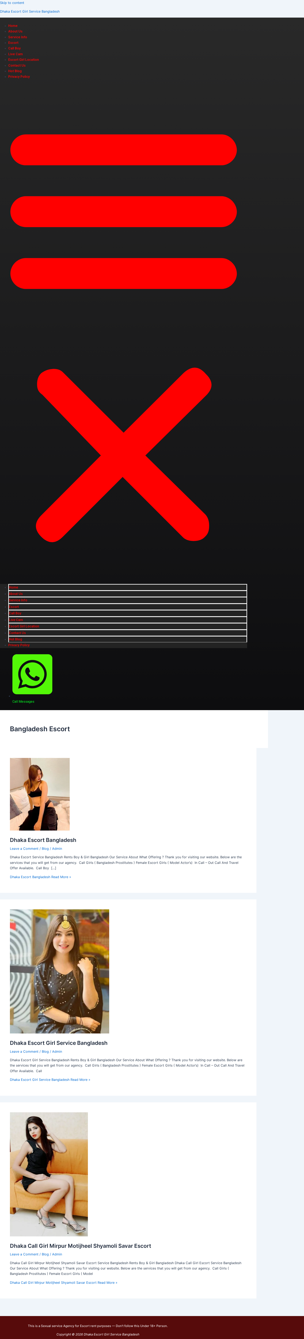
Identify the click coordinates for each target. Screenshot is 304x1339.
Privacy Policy (19, 77)
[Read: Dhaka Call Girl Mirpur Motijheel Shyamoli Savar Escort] (49, 1235)
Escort (13, 43)
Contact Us (17, 65)
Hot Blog (15, 71)
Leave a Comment (24, 848)
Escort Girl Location (23, 60)
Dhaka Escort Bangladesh (43, 840)
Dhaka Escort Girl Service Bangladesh (30, 11)
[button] (123, 332)
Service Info (17, 37)
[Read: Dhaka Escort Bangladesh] (40, 829)
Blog (45, 848)
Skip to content (12, 3)
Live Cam (15, 54)
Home (13, 26)
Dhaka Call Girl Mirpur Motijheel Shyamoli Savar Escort (80, 1246)
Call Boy (14, 48)
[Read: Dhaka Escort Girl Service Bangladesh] (59, 1032)
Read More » (40, 877)
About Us (15, 31)
